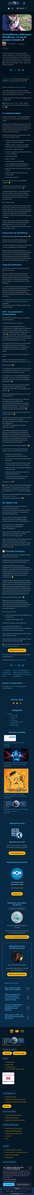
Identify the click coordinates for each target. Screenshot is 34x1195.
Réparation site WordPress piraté (15, 1120)
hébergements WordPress (10, 646)
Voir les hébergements (17, 853)
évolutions (15, 491)
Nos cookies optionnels (10, 1181)
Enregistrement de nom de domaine (16, 1102)
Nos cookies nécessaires (10, 1179)
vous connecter (14, 686)
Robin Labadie (11, 44)
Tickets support (10, 1062)
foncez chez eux (11, 496)
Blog (8, 713)
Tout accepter (8, 1184)
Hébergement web (11, 1097)
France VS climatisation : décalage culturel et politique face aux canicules (14, 1007)
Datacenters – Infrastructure (14, 1128)
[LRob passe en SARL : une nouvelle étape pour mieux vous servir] (16, 804)
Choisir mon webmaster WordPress (17, 937)
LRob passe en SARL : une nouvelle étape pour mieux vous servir (14, 1016)
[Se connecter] (9, 8)
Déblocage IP (9, 1157)
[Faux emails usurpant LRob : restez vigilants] (10, 738)
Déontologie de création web (14, 1133)
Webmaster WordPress (12, 1118)
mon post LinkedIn (20, 660)
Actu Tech (12, 717)
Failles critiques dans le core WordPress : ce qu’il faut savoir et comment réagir (12, 997)
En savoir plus (17, 894)
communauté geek (20, 87)
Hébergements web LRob (17, 650)
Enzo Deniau (11, 654)
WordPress (13, 725)
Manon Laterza (14, 103)
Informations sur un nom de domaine (16, 1152)
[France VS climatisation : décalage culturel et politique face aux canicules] (16, 781)
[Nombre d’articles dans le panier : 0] (12, 8)
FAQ (7, 1138)
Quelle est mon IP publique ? (14, 1150)
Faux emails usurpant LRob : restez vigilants (13, 988)
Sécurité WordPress (15, 722)
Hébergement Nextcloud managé (15, 1099)
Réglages (17, 1188)
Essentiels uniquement (23, 1184)
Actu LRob (5, 48)
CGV (16, 1191)
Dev (11, 718)
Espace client (9, 1065)
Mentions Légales (10, 1191)
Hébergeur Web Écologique (14, 1131)
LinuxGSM (5, 226)
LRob (3, 79)
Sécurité (12, 720)
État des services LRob (12, 1155)
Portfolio (8, 1136)
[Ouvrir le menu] (24, 3)
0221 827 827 (11, 1067)
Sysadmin (12, 724)
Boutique (7, 1106)
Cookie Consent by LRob (22, 1191)
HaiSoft (28, 361)
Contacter (7, 1053)
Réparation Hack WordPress (17, 974)
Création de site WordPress (14, 1115)
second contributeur (18, 224)
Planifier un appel (19, 1053)
